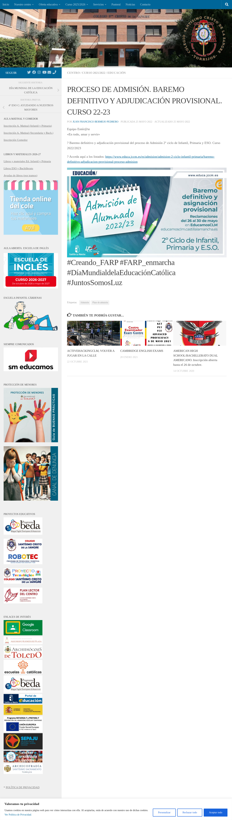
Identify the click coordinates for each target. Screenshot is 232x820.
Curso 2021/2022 (93, 72)
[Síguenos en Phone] (54, 72)
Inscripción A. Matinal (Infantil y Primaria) (28, 125)
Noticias (130, 4)
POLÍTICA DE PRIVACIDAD (23, 787)
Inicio (6, 4)
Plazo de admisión (100, 302)
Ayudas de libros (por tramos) (20, 175)
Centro (73, 72)
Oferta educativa (48, 4)
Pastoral (116, 4)
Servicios (98, 4)
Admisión (84, 302)
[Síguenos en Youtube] (44, 72)
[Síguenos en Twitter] (29, 72)
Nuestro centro (22, 4)
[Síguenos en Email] (49, 72)
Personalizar (164, 812)
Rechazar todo (190, 812)
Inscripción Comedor (16, 139)
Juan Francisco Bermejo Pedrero (95, 121)
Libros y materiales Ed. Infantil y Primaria (27, 161)
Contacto (145, 4)
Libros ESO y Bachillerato (18, 168)
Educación (116, 72)
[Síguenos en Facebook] (34, 72)
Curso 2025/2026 (75, 4)
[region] (116, 809)
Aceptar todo (215, 812)
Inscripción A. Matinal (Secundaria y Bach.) (28, 132)
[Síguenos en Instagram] (39, 72)
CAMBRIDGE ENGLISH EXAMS (141, 351)
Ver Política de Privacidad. (18, 814)
